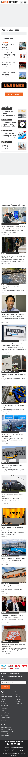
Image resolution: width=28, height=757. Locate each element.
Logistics (4, 253)
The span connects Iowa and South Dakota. (13, 290)
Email (2, 679)
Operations (5, 130)
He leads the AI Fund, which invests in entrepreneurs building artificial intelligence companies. (13, 318)
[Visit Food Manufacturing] (10, 666)
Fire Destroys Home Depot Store (11, 586)
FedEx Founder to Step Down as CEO (12, 615)
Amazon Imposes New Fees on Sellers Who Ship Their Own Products (12, 344)
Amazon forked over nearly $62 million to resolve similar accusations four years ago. (13, 260)
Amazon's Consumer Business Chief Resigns (12, 495)
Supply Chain (6, 109)
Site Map (22, 751)
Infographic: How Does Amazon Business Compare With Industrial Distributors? (7, 113)
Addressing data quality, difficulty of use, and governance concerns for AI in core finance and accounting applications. (13, 230)
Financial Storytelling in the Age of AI (8, 147)
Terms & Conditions (19, 749)
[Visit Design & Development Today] (3, 666)
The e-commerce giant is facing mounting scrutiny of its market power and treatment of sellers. (13, 349)
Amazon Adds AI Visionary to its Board (12, 314)
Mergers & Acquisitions (8, 372)
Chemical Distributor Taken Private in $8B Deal (13, 375)
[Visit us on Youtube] (18, 744)
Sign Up (5, 687)
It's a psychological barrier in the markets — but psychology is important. (13, 410)
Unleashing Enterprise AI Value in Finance (13, 226)
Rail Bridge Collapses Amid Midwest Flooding (11, 287)
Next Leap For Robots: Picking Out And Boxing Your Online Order (9, 124)
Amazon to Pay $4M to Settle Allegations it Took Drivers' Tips (14, 256)
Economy (4, 402)
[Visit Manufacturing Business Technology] (17, 668)
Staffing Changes (7, 641)
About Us (7, 747)
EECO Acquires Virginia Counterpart (8, 73)
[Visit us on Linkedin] (12, 744)
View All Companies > (14, 94)
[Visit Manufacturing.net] (10, 668)
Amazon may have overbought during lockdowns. (11, 561)
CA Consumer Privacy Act (11, 751)
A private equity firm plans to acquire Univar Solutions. (13, 379)
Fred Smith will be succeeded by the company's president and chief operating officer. (12, 619)
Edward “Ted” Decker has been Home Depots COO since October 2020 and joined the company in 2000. (13, 649)
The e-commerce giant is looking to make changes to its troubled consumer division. (12, 470)
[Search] (21, 2)
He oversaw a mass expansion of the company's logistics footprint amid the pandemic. (11, 500)
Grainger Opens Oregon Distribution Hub (8, 63)
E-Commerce (5, 311)
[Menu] (25, 2)
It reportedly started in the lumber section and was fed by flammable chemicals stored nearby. (13, 589)
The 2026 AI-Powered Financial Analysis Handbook (7, 46)
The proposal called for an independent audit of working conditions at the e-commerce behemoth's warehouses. (13, 532)
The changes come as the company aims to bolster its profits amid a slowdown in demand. (13, 440)
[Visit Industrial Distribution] (3, 668)
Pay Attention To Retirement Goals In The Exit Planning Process (8, 135)
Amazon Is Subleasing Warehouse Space (13, 558)
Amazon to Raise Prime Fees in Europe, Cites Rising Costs (12, 435)
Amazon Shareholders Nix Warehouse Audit (12, 528)
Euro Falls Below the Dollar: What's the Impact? (12, 406)
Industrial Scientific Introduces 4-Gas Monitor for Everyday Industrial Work (8, 54)
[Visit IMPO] (24, 666)
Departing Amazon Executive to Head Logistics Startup (12, 466)
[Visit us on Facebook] (8, 744)
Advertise (20, 747)
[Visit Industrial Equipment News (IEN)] (17, 666)
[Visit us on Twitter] (15, 744)
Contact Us (14, 747)
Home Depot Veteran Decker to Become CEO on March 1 (13, 645)
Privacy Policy (9, 749)
